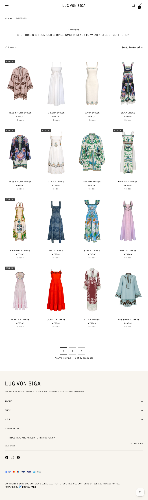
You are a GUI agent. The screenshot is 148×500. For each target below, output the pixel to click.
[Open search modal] (133, 5)
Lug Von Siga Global (36, 484)
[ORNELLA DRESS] (128, 152)
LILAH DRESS (92, 319)
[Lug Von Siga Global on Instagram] (13, 458)
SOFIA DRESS (92, 112)
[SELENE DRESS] (92, 152)
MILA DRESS (56, 250)
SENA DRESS (128, 112)
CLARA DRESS (56, 181)
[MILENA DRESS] (56, 83)
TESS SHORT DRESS (20, 112)
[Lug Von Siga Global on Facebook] (7, 458)
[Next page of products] (89, 351)
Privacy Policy (47, 438)
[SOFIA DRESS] (92, 83)
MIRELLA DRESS (20, 319)
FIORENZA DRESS (20, 250)
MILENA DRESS (56, 112)
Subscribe (136, 443)
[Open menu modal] (6, 5)
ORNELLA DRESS (128, 181)
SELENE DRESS (92, 181)
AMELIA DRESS (127, 250)
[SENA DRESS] (128, 83)
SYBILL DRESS (92, 250)
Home (8, 18)
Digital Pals (29, 487)
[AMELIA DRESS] (128, 221)
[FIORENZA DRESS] (20, 221)
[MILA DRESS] (56, 221)
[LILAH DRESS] (92, 290)
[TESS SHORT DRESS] (20, 83)
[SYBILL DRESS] (92, 221)
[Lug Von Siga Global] (74, 5)
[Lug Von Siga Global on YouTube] (18, 458)
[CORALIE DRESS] (56, 290)
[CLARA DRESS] (56, 152)
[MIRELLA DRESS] (20, 290)
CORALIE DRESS (56, 319)
